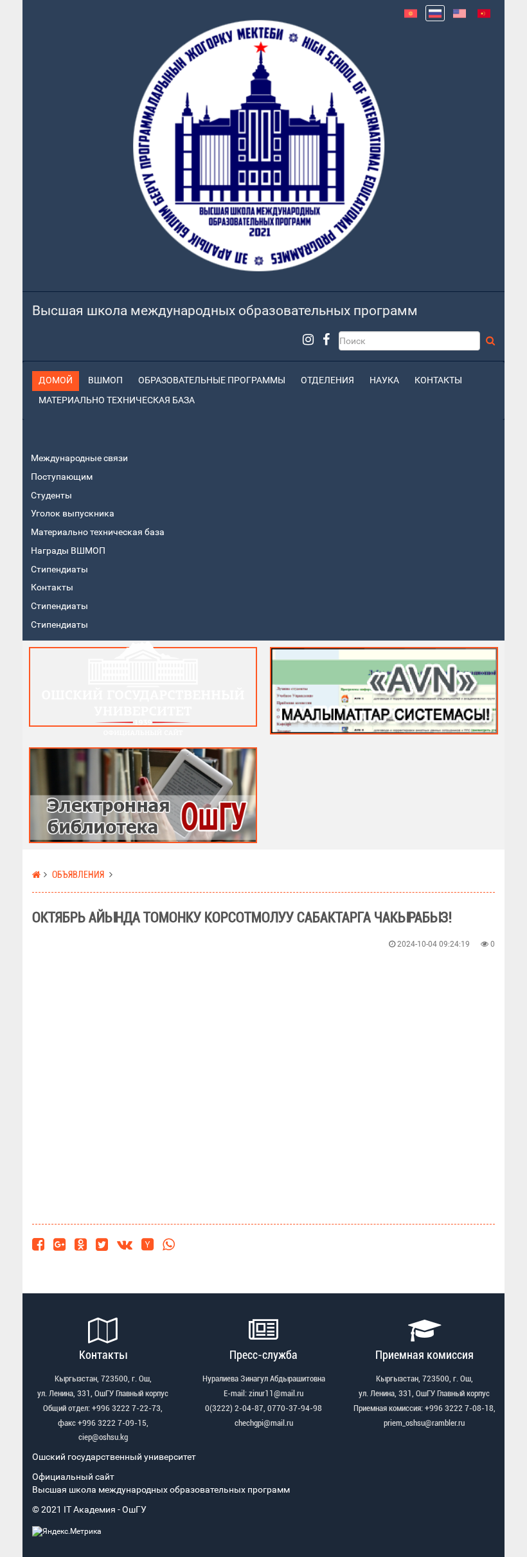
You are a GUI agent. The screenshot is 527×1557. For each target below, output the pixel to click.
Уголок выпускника (72, 513)
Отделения (327, 380)
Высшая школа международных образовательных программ (225, 310)
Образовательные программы (211, 380)
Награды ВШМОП (68, 550)
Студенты (51, 495)
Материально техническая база (117, 400)
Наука (384, 380)
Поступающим (62, 476)
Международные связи (79, 458)
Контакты (438, 380)
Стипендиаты (59, 569)
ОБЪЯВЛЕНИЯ (78, 875)
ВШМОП (105, 380)
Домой (56, 380)
